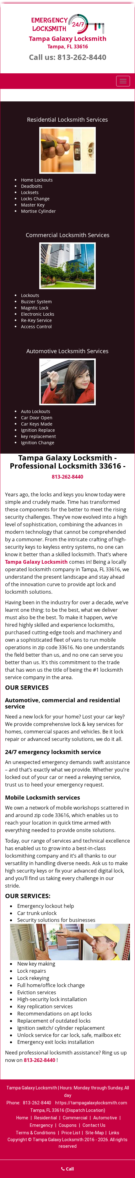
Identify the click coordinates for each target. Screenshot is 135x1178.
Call (69, 1169)
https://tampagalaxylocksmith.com (91, 1102)
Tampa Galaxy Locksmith (36, 561)
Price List (71, 1132)
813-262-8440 (81, 57)
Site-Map (94, 1132)
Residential (45, 1117)
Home (22, 1117)
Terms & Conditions (36, 1132)
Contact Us (94, 1125)
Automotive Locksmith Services (67, 351)
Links (114, 1132)
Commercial (75, 1117)
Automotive (105, 1117)
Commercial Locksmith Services (68, 235)
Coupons (68, 1125)
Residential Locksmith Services (67, 119)
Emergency (41, 1125)
